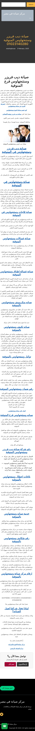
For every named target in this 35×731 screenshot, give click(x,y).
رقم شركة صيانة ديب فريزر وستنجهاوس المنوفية (16, 451)
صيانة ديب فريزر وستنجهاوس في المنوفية (16, 150)
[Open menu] (30, 18)
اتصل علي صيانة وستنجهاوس (17, 411)
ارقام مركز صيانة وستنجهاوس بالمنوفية (16, 575)
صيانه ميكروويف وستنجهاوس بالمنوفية (17, 304)
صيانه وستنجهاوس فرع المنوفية (16, 415)
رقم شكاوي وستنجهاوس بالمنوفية (16, 540)
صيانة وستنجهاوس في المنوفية (17, 183)
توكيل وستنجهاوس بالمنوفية (16, 356)
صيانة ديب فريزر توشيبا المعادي (12, 114)
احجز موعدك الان (7, 688)
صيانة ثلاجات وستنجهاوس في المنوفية (16, 214)
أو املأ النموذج (23, 664)
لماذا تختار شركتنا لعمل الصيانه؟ (17, 610)
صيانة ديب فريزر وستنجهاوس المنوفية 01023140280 (17, 40)
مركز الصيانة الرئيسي (16, 648)
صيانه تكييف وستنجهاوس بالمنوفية (17, 328)
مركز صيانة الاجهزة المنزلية (16, 644)
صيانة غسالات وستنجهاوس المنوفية (17, 240)
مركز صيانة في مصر (14, 13)
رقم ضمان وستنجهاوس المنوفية (16, 388)
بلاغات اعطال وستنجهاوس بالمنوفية (16, 478)
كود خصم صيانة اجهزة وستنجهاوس (16, 110)
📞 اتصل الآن (10, 664)
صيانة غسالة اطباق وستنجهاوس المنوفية (16, 273)
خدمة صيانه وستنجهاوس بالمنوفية (16, 515)
